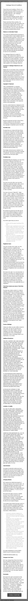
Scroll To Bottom (14, 595)
